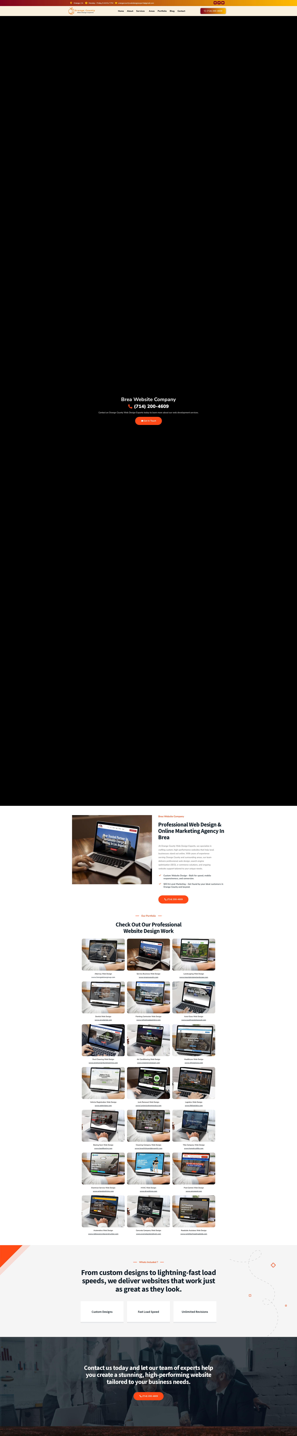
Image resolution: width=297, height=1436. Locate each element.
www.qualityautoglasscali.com (193, 1020)
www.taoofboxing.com (103, 1148)
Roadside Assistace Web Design (194, 1230)
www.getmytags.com (103, 1105)
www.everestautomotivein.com (148, 1234)
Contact (181, 11)
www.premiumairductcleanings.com (103, 1063)
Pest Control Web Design (194, 1188)
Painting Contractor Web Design (148, 1016)
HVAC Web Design (148, 1188)
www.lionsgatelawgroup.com (103, 977)
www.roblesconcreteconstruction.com (103, 1234)
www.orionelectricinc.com (103, 1191)
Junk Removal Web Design (148, 1102)
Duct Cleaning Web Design (103, 1059)
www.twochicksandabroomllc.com (148, 1148)
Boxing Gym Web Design (103, 1145)
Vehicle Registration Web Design (103, 1102)
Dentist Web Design (103, 1016)
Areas (152, 11)
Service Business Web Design (148, 974)
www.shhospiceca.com (194, 1063)
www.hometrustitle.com (193, 1148)
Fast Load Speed (148, 1312)
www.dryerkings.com (148, 1191)
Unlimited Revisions (195, 1312)
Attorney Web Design (103, 974)
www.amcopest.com (194, 1191)
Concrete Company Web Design (148, 1230)
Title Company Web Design (194, 1145)
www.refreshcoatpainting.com (148, 1020)
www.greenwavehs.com (148, 977)
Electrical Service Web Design (103, 1188)
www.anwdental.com (103, 1020)
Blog (172, 11)
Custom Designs (102, 1312)
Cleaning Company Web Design (148, 1145)
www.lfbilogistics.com (194, 1105)
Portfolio (162, 11)
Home (121, 11)
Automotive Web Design (103, 1230)
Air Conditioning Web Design (148, 1059)
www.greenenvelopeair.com (148, 1063)
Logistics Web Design (193, 1102)
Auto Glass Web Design (193, 1016)
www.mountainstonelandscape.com (193, 977)
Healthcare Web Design (193, 1059)
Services (140, 11)
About (130, 11)
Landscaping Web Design (194, 974)
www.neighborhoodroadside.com (194, 1234)
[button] (141, 11)
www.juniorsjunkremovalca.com (148, 1105)
